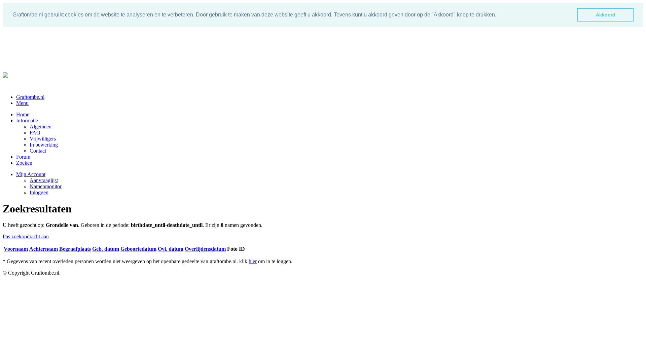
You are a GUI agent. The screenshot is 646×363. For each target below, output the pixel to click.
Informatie (27, 120)
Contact (38, 151)
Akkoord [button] (605, 14)
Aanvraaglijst (44, 180)
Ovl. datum (170, 249)
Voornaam (16, 249)
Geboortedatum (138, 249)
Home (22, 114)
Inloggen (39, 192)
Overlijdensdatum (205, 249)
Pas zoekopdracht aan (26, 236)
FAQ (35, 132)
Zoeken (24, 163)
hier (253, 261)
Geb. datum (105, 249)
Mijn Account (30, 174)
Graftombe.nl (30, 97)
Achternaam (43, 249)
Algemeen (40, 126)
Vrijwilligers (43, 139)
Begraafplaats (75, 249)
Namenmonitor (46, 186)
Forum (23, 157)
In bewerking (44, 145)
